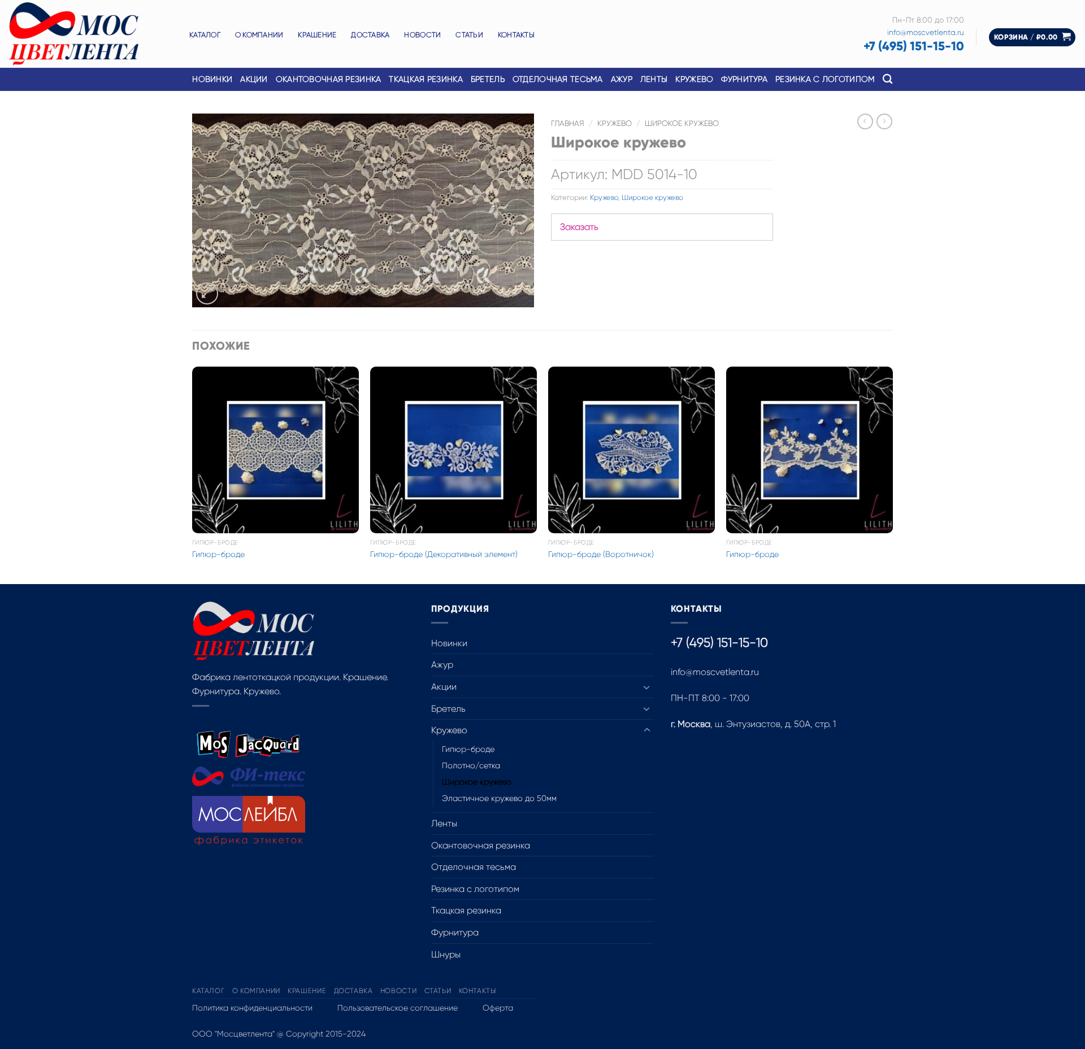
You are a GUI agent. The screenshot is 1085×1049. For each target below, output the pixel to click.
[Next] (892, 474)
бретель (488, 79)
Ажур (442, 664)
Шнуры (446, 954)
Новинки (212, 79)
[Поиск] (887, 79)
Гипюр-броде (218, 554)
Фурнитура (455, 932)
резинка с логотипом (825, 79)
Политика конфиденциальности (252, 1007)
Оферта (498, 1007)
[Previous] (192, 474)
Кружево (614, 123)
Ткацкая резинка (466, 910)
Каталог (204, 35)
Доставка (370, 35)
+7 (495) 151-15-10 (913, 46)
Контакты (516, 35)
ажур (621, 79)
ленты (653, 79)
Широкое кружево (682, 123)
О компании (259, 35)
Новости (422, 35)
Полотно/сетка (471, 765)
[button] (1032, 37)
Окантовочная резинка (328, 79)
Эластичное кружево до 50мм (499, 798)
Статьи (469, 35)
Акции (253, 79)
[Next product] (865, 121)
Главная (567, 123)
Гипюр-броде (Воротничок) (601, 554)
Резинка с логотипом (475, 888)
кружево (694, 79)
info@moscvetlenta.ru (925, 32)
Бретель (448, 708)
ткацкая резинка (425, 79)
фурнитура (744, 79)
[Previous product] (884, 121)
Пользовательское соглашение (397, 1007)
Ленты (444, 823)
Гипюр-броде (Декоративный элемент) (444, 554)
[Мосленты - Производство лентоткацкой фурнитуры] (90, 34)
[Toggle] (647, 687)
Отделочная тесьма (558, 79)
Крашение (317, 35)
